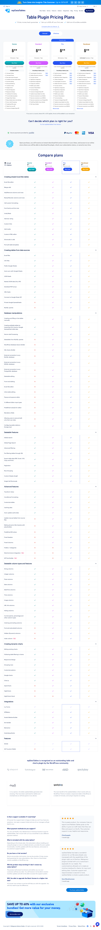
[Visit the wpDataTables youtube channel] (97, 926)
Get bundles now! (15, 914)
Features (54, 10)
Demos (48, 10)
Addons (60, 10)
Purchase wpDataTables (77, 890)
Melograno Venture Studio (18, 926)
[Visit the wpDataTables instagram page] (94, 926)
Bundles (81, 10)
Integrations (66, 10)
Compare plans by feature (49, 26)
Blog (71, 10)
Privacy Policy (72, 926)
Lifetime (9, 165)
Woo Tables (43, 10)
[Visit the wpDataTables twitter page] (91, 926)
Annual (9, 163)
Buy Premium (89, 10)
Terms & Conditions (62, 926)
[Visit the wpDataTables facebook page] (87, 926)
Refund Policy (81, 926)
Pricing (76, 10)
